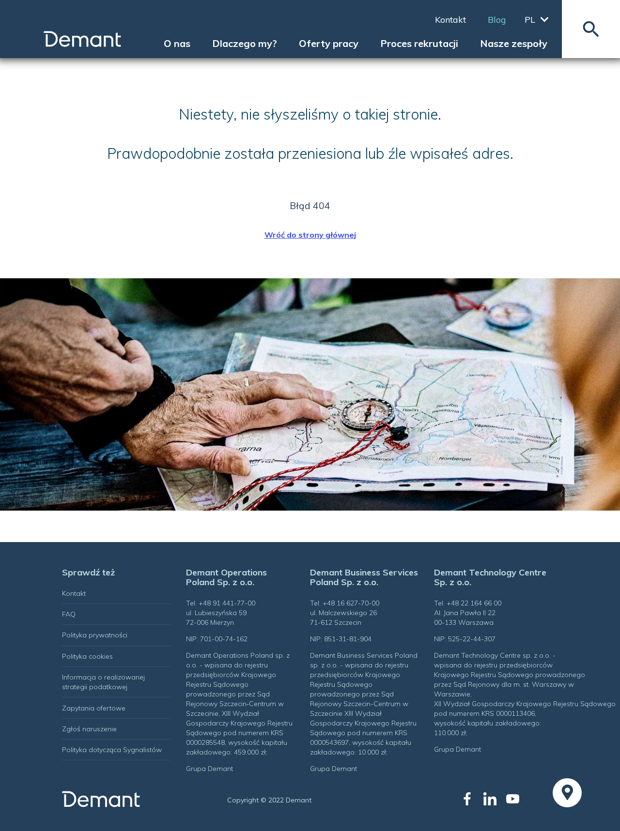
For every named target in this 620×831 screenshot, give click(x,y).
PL (530, 19)
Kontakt (450, 19)
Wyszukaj (591, 29)
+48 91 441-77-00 (227, 603)
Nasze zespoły (513, 43)
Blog (497, 19)
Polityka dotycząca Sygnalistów (112, 749)
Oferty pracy (328, 43)
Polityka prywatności (94, 635)
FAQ (69, 614)
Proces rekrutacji (419, 43)
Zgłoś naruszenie (89, 729)
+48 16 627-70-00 (351, 603)
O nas (177, 43)
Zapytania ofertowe (93, 708)
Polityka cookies (87, 656)
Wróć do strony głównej (310, 235)
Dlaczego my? (244, 43)
